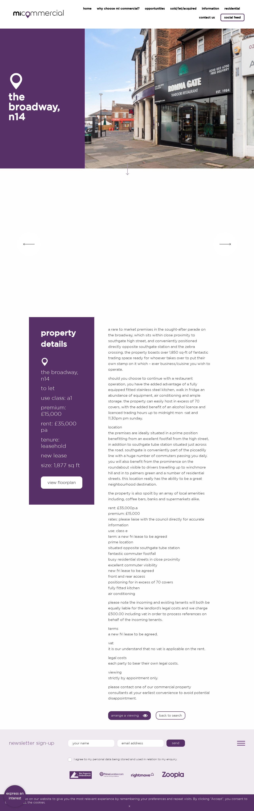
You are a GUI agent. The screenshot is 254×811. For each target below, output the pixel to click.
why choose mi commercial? (118, 8)
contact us (207, 17)
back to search (170, 715)
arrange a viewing (125, 715)
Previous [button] (29, 244)
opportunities (155, 8)
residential (232, 8)
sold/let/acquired (183, 8)
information (210, 8)
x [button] (129, 805)
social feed (232, 17)
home (87, 8)
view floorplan (61, 482)
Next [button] (225, 244)
